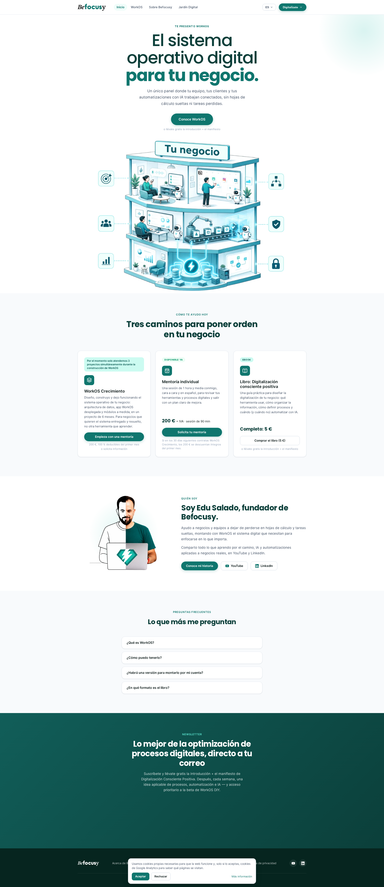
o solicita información (114, 448)
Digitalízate (290, 7)
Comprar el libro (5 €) (269, 440)
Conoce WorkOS (192, 119)
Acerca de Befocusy (125, 863)
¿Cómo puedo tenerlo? (144, 658)
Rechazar (160, 876)
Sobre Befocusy (160, 7)
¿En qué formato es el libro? (148, 688)
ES (267, 7)
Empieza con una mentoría (114, 437)
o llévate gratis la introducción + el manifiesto (192, 129)
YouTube (237, 566)
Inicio (120, 7)
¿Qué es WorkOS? (140, 643)
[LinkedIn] (302, 863)
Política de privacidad (262, 863)
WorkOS (137, 7)
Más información (242, 876)
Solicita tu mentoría (192, 432)
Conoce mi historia (199, 566)
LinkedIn (267, 566)
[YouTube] (293, 863)
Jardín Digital (188, 7)
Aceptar (140, 876)
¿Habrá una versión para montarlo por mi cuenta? (165, 673)
